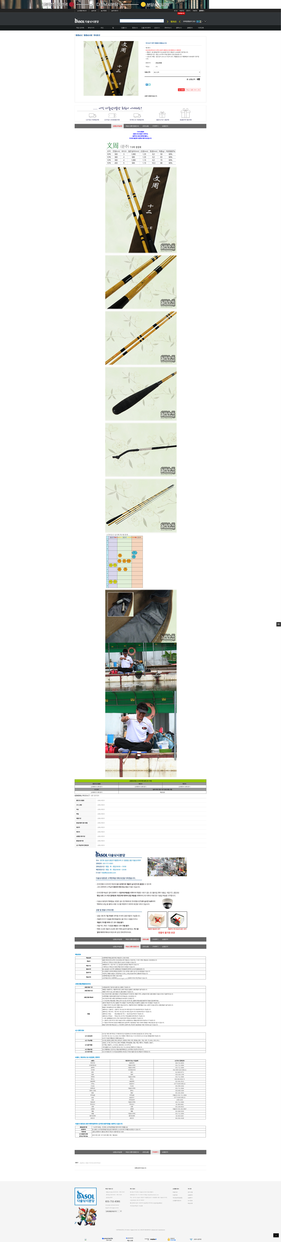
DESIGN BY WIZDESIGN (158, 1230)
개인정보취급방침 (177, 1197)
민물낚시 (124, 28)
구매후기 (155, 126)
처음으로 (175, 1192)
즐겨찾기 (201, 10)
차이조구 (97, 35)
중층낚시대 (88, 35)
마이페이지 (115, 10)
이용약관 (175, 1194)
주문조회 (195, 10)
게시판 (94, 10)
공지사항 (190, 1192)
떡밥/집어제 (80, 28)
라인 (102, 28)
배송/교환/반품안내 (132, 126)
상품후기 (190, 1197)
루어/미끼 (91, 28)
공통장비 (190, 28)
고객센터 (104, 10)
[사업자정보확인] (157, 1203)
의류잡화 (201, 28)
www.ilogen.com (122, 978)
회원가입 (182, 10)
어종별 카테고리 (82, 10)
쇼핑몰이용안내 (177, 1200)
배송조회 (190, 1203)
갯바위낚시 (168, 28)
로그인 (175, 10)
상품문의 (165, 126)
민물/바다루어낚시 (146, 28)
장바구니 (188, 10)
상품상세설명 (117, 126)
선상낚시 (157, 28)
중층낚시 (135, 28)
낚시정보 (190, 1200)
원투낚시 (179, 28)
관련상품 (145, 126)
